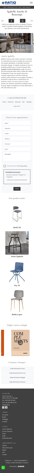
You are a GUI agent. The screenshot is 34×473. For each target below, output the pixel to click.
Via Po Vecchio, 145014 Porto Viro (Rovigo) (10, 397)
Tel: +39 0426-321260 (8, 400)
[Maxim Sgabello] (3, 20)
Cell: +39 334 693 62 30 (9, 402)
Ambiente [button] (11, 102)
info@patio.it (6, 405)
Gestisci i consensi (22, 462)
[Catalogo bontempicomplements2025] (13, 342)
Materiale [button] (18, 102)
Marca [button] (4, 102)
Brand (4, 417)
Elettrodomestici (7, 438)
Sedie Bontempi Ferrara (17, 368)
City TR (17, 286)
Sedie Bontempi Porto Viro (17, 373)
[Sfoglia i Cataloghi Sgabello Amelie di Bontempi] (22, 21)
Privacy (8, 462)
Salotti (4, 450)
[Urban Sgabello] (17, 243)
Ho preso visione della (17, 166)
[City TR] (17, 272)
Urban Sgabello (17, 256)
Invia (17, 189)
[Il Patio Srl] (8, 3)
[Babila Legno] (17, 301)
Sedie (19, 7)
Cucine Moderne (7, 429)
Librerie (4, 445)
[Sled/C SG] (17, 214)
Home (4, 7)
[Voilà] (31, 20)
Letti (3, 452)
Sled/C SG (17, 228)
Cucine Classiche (7, 431)
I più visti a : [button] (17, 106)
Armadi (4, 454)
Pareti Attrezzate (7, 448)
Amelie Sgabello (26, 7)
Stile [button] (23, 102)
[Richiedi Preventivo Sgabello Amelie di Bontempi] (11, 21)
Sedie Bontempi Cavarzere (17, 382)
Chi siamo (5, 415)
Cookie (13, 462)
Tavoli (4, 433)
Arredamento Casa (12, 7)
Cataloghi (5, 419)
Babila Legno (17, 315)
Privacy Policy (23, 166)
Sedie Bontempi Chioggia (17, 377)
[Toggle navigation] (31, 3)
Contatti (4, 421)
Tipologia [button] (28, 102)
